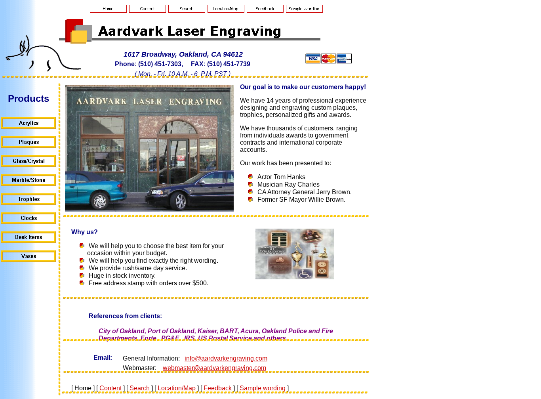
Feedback (218, 388)
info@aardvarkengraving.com (226, 358)
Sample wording (263, 388)
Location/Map (177, 388)
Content (110, 388)
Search (140, 388)
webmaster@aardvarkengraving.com (214, 368)
